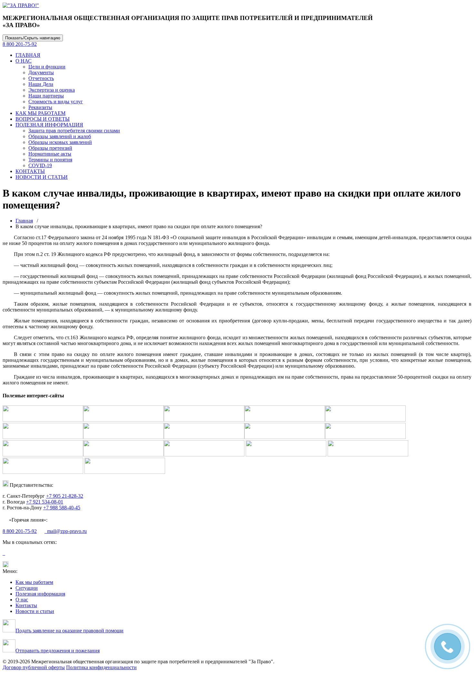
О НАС (23, 61)
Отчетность (41, 78)
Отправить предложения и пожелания (57, 650)
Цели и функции (46, 66)
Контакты (26, 605)
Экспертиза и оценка (51, 90)
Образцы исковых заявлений (60, 142)
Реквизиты (40, 107)
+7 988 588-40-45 (61, 507)
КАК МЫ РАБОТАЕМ (40, 113)
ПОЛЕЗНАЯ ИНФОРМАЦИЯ (49, 124)
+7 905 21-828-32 (64, 496)
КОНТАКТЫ (30, 171)
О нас (21, 599)
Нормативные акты (49, 154)
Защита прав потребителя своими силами (74, 130)
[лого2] (21, 5)
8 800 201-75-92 (20, 44)
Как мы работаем (34, 582)
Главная (24, 220)
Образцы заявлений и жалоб (59, 136)
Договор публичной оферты (34, 667)
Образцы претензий (50, 148)
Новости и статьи (34, 611)
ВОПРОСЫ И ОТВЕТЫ (42, 119)
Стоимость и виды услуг (55, 101)
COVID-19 (40, 165)
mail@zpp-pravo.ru (65, 531)
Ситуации (26, 588)
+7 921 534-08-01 (44, 502)
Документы (41, 72)
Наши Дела (40, 84)
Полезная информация (40, 594)
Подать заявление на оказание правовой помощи (69, 630)
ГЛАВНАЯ (27, 55)
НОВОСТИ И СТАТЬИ (41, 177)
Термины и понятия (50, 159)
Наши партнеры (46, 95)
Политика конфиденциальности (101, 667)
